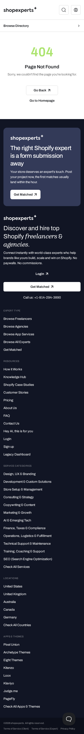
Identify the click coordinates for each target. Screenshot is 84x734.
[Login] (76, 10)
